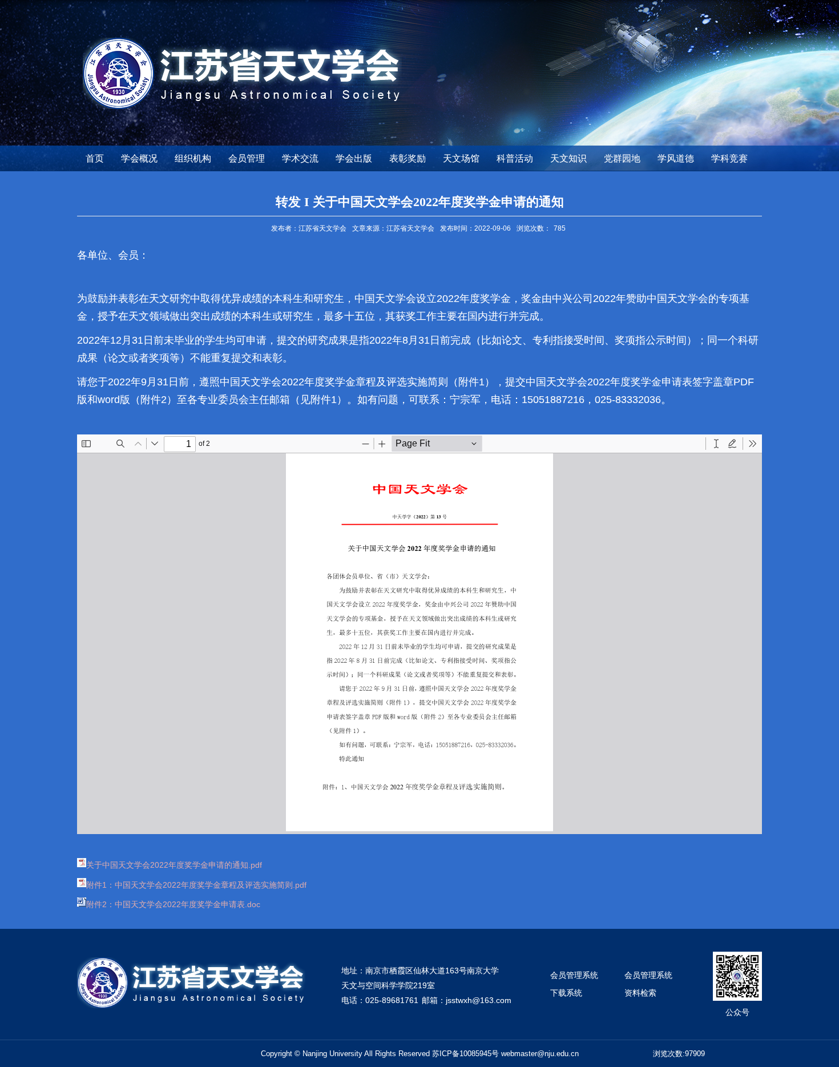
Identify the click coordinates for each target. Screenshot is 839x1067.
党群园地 (622, 158)
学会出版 (354, 158)
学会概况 (139, 158)
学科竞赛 (729, 158)
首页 (95, 158)
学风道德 (676, 158)
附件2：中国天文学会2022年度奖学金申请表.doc (173, 904)
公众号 (737, 1012)
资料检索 (640, 992)
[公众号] (737, 955)
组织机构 (193, 158)
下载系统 (566, 992)
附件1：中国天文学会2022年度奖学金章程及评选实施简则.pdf (196, 884)
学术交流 (300, 158)
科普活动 (515, 158)
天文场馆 (461, 158)
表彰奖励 (407, 158)
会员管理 (246, 158)
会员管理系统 (574, 975)
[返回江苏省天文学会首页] (242, 41)
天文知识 (568, 158)
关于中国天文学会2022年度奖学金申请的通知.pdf (174, 864)
